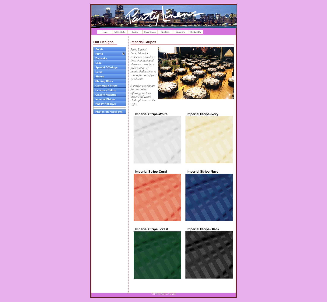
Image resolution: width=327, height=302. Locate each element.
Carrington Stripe (106, 85)
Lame (98, 71)
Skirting (135, 32)
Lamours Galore (105, 90)
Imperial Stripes (105, 99)
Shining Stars (104, 81)
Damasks (101, 58)
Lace (98, 62)
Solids (99, 49)
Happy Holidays (105, 103)
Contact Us (195, 32)
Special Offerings (106, 67)
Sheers (99, 76)
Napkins (165, 32)
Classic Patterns (105, 94)
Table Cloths (119, 32)
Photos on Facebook (108, 111)
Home (104, 32)
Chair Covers (150, 32)
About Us (180, 32)
